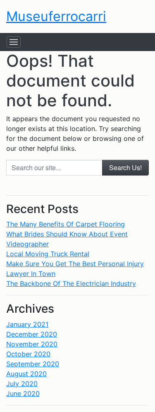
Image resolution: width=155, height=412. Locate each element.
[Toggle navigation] (14, 42)
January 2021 (27, 324)
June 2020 (23, 393)
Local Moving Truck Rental (47, 254)
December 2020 (31, 334)
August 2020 (26, 374)
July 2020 (22, 383)
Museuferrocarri (56, 16)
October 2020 (28, 354)
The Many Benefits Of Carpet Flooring (65, 224)
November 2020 (31, 344)
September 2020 (32, 364)
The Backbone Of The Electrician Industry (71, 283)
